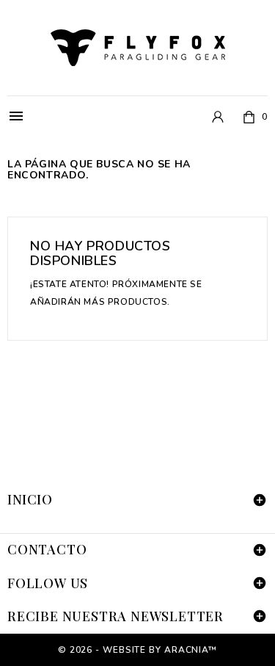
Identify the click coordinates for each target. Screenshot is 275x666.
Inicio (30, 499)
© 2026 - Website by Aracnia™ (137, 650)
